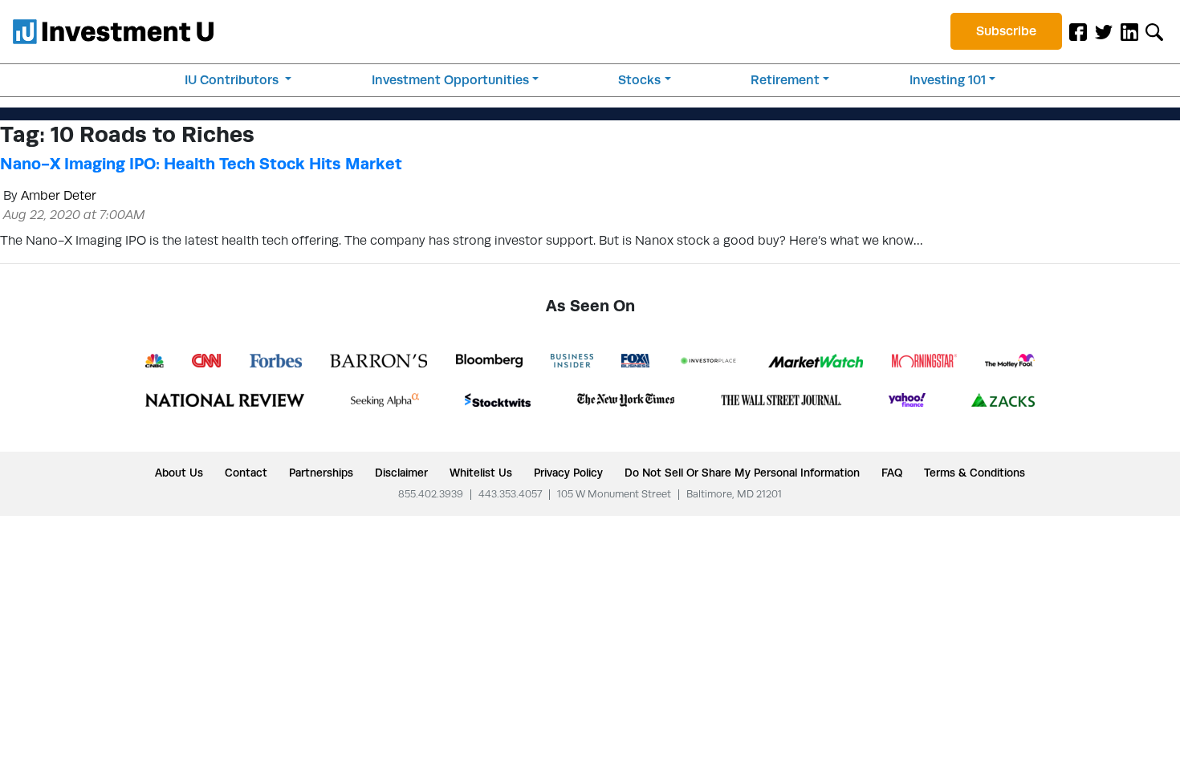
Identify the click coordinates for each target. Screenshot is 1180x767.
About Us (179, 472)
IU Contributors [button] (233, 79)
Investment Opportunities (450, 79)
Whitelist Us (481, 472)
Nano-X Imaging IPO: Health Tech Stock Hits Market (201, 163)
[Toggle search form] (1154, 31)
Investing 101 (947, 79)
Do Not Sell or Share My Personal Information (742, 472)
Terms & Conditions (974, 472)
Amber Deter (58, 195)
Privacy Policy (568, 472)
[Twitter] (1104, 31)
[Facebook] (1078, 31)
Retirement (785, 79)
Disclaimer (401, 472)
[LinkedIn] (1129, 31)
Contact (246, 472)
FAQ (891, 472)
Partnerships (321, 472)
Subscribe (1006, 31)
